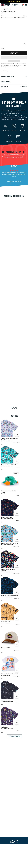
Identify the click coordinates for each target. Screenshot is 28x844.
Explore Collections (14, 1)
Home (2, 9)
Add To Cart (14, 53)
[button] (14, 57)
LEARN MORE (23, 86)
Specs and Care (5, 82)
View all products (14, 736)
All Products (8, 9)
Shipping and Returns (7, 77)
